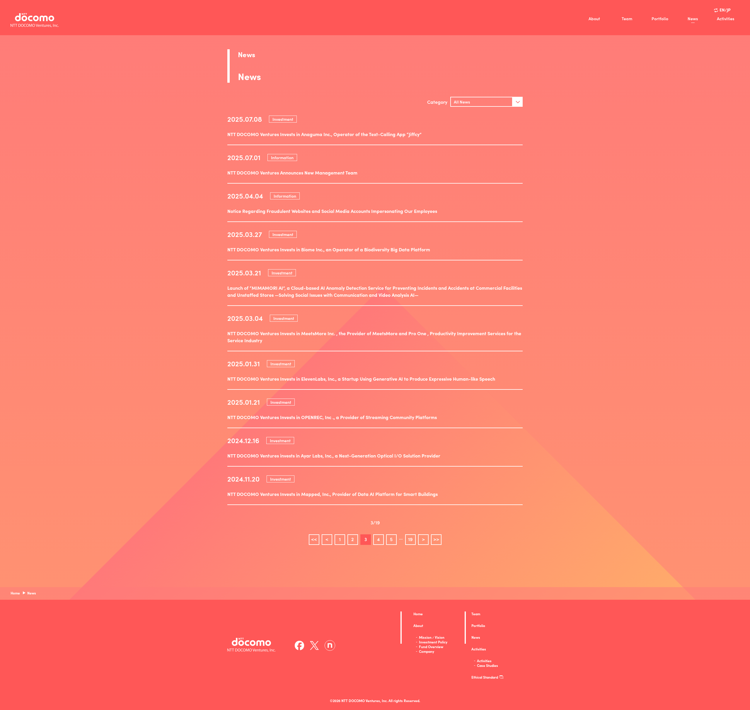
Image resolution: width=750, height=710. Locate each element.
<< (314, 539)
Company (426, 651)
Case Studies (487, 665)
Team (627, 18)
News (693, 18)
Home (418, 613)
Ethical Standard (484, 677)
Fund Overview (431, 646)
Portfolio (660, 18)
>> (436, 539)
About (594, 18)
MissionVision (431, 637)
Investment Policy (433, 642)
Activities (725, 18)
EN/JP (725, 10)
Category (437, 102)
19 (410, 539)
